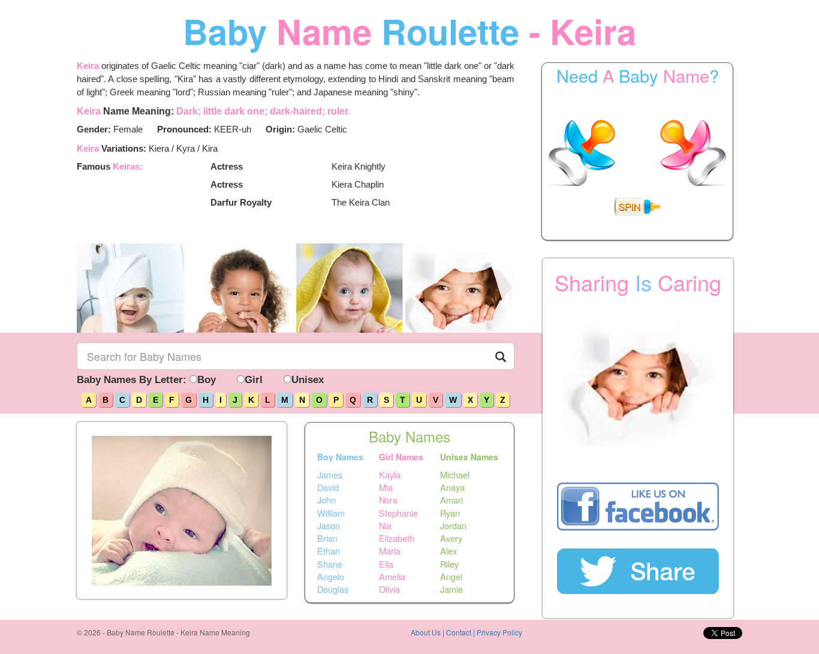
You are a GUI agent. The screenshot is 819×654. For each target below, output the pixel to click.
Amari (451, 500)
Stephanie (398, 513)
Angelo (330, 577)
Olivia (389, 589)
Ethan (328, 551)
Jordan (453, 526)
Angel (451, 577)
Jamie (451, 589)
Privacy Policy (499, 632)
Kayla (390, 474)
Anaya (452, 487)
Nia (385, 526)
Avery (451, 538)
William (331, 513)
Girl (254, 379)
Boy (206, 379)
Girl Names (401, 457)
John (326, 500)
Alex (448, 551)
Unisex (307, 379)
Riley (449, 563)
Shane (329, 563)
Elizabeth (396, 538)
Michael (454, 474)
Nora (388, 500)
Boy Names (340, 457)
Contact (458, 632)
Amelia (392, 577)
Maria (390, 551)
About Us (426, 632)
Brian (327, 538)
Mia (386, 487)
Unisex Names (469, 457)
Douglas (332, 589)
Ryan (450, 513)
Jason (328, 526)
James (329, 474)
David (328, 487)
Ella (386, 563)
